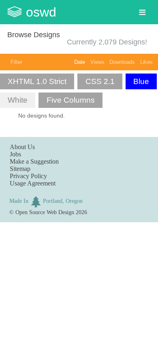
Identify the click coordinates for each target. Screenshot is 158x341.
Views (97, 62)
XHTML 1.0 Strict (37, 81)
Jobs (15, 154)
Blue (141, 81)
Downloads (122, 62)
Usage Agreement (33, 183)
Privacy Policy (28, 176)
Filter (16, 62)
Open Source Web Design (44, 212)
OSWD (41, 12)
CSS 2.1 (100, 81)
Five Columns (71, 100)
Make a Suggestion (34, 161)
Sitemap (20, 168)
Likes (146, 62)
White (18, 100)
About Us (22, 146)
